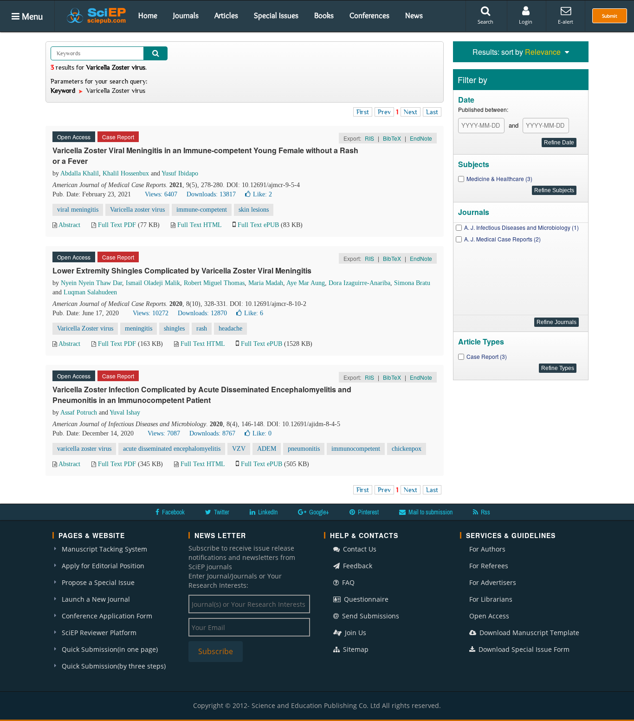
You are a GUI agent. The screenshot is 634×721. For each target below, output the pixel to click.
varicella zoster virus (84, 448)
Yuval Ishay (125, 412)
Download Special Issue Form (523, 649)
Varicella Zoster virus (85, 328)
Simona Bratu (412, 282)
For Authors (487, 549)
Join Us (354, 632)
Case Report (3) (486, 356)
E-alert (565, 21)
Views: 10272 (150, 313)
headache (230, 328)
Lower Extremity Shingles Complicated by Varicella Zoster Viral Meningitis (181, 270)
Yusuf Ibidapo (180, 173)
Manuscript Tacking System (104, 549)
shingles (174, 328)
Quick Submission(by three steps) (114, 666)
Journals (186, 15)
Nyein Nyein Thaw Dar (91, 282)
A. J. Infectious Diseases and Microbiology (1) (521, 227)
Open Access (489, 615)
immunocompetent (355, 448)
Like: (262, 194)
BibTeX (392, 138)
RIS (369, 138)
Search (485, 21)
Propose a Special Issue (98, 582)
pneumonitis (304, 448)
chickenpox (406, 448)
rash (201, 328)
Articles (226, 15)
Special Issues (276, 15)
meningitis (138, 328)
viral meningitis (77, 209)
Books (324, 15)
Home (147, 15)
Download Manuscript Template (528, 632)
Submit (609, 16)
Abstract (69, 224)
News (414, 15)
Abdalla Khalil (79, 173)
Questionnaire (365, 599)
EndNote (421, 138)
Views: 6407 (161, 194)
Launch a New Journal (96, 599)
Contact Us (358, 549)
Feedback (356, 565)
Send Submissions (369, 615)
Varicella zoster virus (137, 209)
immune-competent (201, 209)
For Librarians (490, 599)
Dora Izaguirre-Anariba (359, 282)
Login (525, 21)
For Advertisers (492, 582)
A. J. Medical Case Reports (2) (502, 239)
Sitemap (355, 649)
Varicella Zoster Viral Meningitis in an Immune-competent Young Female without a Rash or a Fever (205, 155)
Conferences (369, 15)
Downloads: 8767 (212, 433)
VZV (239, 448)
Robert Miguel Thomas (214, 282)
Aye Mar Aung (305, 282)
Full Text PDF (117, 224)
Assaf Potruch (78, 412)
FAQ (347, 582)
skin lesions (254, 209)
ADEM (266, 448)
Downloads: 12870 (202, 313)
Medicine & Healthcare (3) (499, 178)
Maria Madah (265, 282)
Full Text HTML (199, 224)
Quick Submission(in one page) (110, 649)
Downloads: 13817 (211, 194)
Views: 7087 (164, 433)
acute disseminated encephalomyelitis (171, 448)
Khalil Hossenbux (126, 173)
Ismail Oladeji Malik (153, 282)
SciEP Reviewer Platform (99, 632)
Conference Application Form (107, 615)
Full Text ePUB (258, 224)
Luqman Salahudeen (90, 292)
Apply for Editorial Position (103, 565)
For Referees (488, 565)
